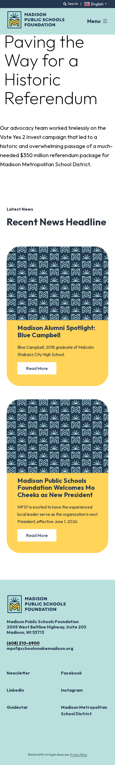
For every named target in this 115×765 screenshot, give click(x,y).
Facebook (71, 673)
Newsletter (18, 673)
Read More (37, 368)
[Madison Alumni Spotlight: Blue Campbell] (57, 283)
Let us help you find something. (37, 6)
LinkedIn (15, 690)
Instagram (72, 690)
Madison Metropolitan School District (84, 710)
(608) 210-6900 (23, 643)
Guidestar (17, 707)
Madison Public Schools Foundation (36, 19)
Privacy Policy (78, 754)
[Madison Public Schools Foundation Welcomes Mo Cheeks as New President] (57, 436)
